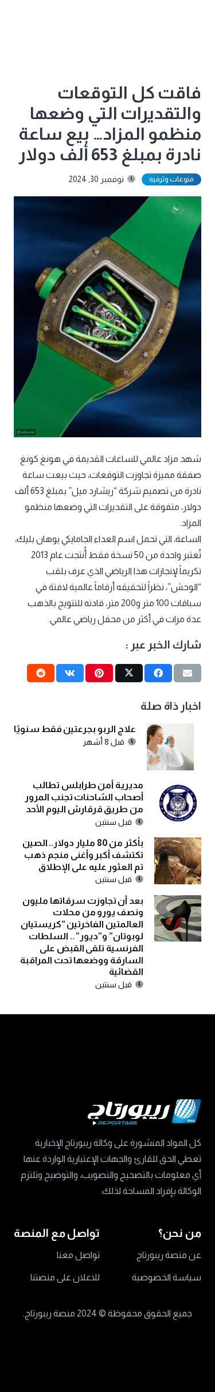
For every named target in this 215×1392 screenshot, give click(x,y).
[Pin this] (99, 673)
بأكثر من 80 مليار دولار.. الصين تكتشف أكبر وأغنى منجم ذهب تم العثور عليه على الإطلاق (82, 855)
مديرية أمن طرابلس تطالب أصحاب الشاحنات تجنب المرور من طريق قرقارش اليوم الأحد (84, 797)
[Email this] (187, 673)
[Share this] (158, 673)
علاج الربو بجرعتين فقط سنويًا (75, 729)
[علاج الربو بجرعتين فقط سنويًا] (170, 731)
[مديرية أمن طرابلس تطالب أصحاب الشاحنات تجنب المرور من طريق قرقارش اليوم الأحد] (177, 787)
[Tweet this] (129, 673)
